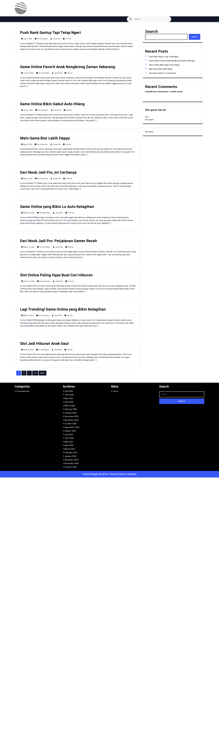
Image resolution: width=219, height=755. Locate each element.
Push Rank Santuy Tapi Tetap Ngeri (50, 32)
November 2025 (72, 420)
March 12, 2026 (28, 281)
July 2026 (69, 391)
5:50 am (69, 73)
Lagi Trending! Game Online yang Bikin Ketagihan (63, 309)
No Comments (42, 110)
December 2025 (71, 416)
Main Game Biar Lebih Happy (45, 138)
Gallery (19, 54)
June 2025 (69, 438)
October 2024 (71, 467)
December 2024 (71, 460)
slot (146, 117)
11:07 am (70, 213)
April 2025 (69, 445)
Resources (21, 68)
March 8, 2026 (28, 350)
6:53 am (67, 144)
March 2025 (70, 449)
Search (151, 31)
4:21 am (67, 39)
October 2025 (71, 424)
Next (42, 373)
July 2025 (69, 434)
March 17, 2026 (28, 247)
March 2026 (70, 406)
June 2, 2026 (28, 110)
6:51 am (69, 350)
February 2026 (71, 409)
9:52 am (68, 110)
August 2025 (70, 431)
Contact (20, 40)
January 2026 (70, 413)
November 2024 (72, 463)
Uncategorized (22, 391)
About (19, 25)
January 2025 (70, 456)
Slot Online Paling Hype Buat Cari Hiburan (56, 275)
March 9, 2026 (28, 315)
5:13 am (70, 281)
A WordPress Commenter (156, 92)
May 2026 (69, 398)
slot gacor (149, 119)
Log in (115, 391)
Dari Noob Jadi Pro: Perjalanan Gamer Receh (58, 241)
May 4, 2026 (27, 144)
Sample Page (22, 75)
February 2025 (71, 452)
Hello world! (176, 92)
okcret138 (56, 39)
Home (18, 61)
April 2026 (69, 402)
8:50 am (70, 247)
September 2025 (72, 427)
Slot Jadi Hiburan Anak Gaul (44, 343)
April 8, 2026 (27, 178)
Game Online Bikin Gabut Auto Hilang (52, 104)
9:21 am (69, 315)
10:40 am (68, 178)
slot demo (149, 132)
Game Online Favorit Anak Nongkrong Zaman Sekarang (67, 67)
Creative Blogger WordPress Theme (99, 474)
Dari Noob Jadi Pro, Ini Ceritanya (48, 172)
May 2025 (69, 442)
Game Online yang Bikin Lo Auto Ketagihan (57, 206)
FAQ (18, 47)
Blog (18, 32)
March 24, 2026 (28, 213)
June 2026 (69, 395)
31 (35, 373)
